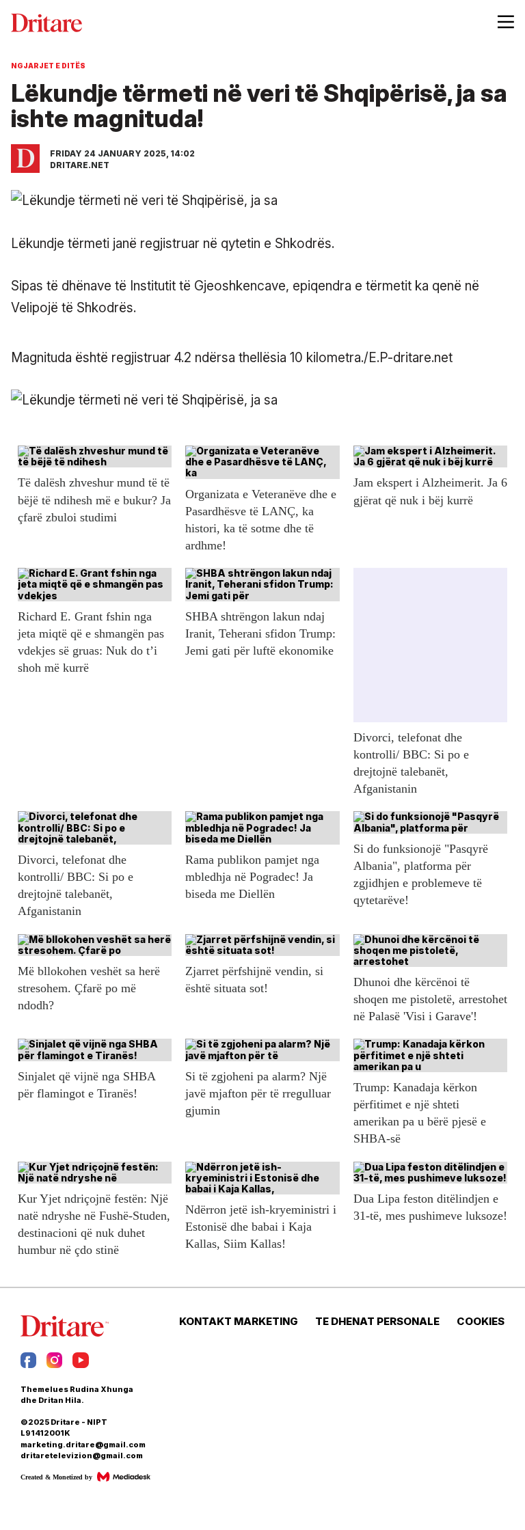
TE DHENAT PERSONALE (377, 1321)
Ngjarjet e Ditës (48, 66)
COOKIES (480, 1321)
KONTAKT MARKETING (238, 1321)
